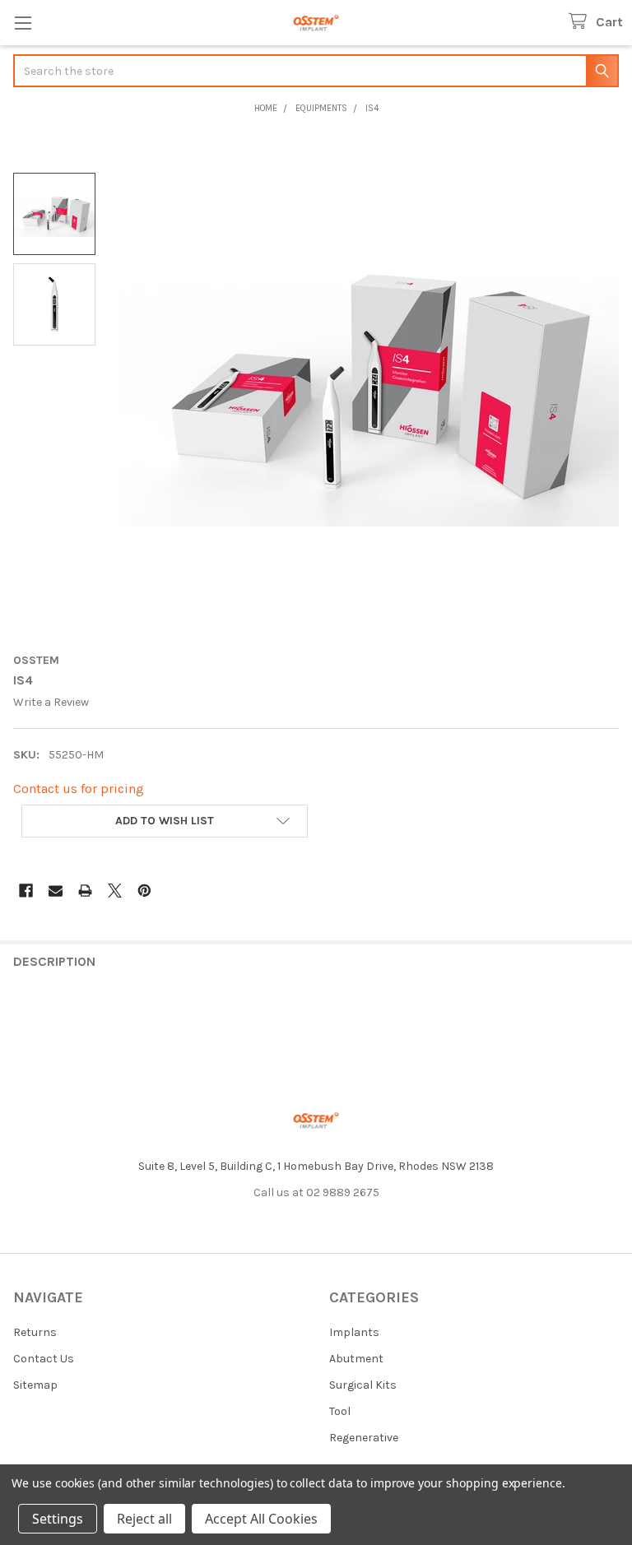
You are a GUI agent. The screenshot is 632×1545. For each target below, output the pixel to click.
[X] (115, 890)
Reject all (144, 1519)
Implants (354, 1332)
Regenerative (363, 1438)
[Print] (85, 890)
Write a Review (51, 702)
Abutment (356, 1359)
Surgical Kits (363, 1385)
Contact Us (43, 1359)
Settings (57, 1519)
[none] (368, 386)
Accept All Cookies (261, 1519)
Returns (35, 1332)
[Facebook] (26, 890)
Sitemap (35, 1385)
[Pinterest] (144, 890)
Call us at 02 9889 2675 (316, 1192)
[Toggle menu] (22, 22)
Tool (340, 1411)
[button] (164, 821)
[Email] (55, 890)
